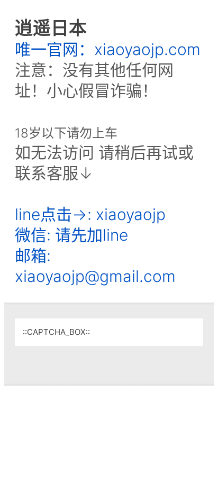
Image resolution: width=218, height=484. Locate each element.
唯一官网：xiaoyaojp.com (108, 49)
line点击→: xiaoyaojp (90, 214)
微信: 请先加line (71, 234)
